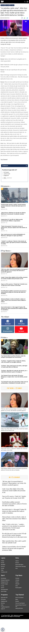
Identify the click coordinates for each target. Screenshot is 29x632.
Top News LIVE (4, 572)
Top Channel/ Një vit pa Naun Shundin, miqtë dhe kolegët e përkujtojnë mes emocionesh (13, 356)
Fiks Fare (3, 603)
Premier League (4, 583)
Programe (4, 595)
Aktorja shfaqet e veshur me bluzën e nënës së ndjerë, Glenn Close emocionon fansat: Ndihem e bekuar (13, 301)
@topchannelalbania (7, 331)
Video (2, 570)
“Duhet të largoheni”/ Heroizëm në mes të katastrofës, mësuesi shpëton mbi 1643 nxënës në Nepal (14, 228)
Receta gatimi (18, 587)
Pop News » (6, 251)
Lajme (3, 558)
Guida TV (3, 608)
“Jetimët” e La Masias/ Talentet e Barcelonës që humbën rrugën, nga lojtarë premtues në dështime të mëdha (14, 243)
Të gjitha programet (5, 606)
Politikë (2, 560)
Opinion (17, 560)
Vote (5, 177)
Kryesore (3, 5)
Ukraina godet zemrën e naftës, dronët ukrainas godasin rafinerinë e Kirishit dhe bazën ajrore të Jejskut (13, 207)
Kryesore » (6, 186)
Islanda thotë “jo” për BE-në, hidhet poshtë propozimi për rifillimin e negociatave (12, 221)
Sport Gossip (3, 591)
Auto (17, 568)
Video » (5, 338)
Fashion (17, 582)
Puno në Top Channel (20, 603)
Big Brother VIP (4, 597)
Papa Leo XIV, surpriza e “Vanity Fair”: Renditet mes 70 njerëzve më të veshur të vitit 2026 (14, 285)
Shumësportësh (4, 589)
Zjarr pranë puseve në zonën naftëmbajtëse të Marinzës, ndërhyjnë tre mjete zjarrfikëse (13, 236)
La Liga (2, 585)
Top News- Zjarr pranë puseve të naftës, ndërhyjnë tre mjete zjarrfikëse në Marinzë (14, 366)
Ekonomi (3, 566)
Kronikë (2, 562)
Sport (3, 575)
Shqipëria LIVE (4, 601)
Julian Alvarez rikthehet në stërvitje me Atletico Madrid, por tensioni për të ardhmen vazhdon (13, 214)
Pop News (7, 5)
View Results (10, 177)
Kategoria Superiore (5, 580)
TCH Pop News (21, 324)
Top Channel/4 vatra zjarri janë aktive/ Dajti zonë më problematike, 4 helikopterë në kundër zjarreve (14, 382)
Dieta (17, 585)
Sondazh (5, 165)
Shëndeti (17, 583)
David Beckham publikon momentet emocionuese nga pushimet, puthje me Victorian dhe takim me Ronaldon (13, 293)
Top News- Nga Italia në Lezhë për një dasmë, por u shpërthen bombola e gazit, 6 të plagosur (14, 371)
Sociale (2, 568)
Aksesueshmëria (19, 608)
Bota (17, 558)
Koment (17, 562)
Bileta (17, 599)
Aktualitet (3, 564)
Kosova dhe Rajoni (19, 564)
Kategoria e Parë (4, 582)
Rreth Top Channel (19, 597)
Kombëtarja (3, 578)
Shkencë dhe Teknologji (21, 566)
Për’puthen (3, 599)
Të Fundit (12, 5)
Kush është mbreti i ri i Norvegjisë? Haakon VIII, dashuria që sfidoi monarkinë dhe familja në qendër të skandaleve (14, 309)
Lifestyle (17, 580)
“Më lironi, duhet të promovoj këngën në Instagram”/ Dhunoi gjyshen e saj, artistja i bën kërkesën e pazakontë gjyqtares (14, 271)
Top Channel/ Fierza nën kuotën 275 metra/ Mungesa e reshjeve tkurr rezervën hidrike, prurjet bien (14, 377)
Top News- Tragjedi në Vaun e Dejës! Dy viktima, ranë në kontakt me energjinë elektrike (13, 361)
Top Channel (8, 324)
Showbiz (17, 578)
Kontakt (17, 601)
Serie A (2, 587)
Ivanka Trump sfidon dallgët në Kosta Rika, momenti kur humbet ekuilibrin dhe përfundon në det (14, 279)
